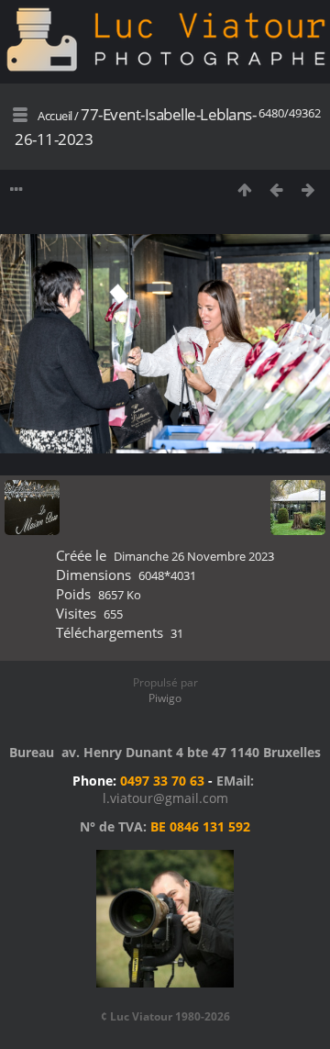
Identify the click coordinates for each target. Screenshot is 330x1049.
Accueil (55, 115)
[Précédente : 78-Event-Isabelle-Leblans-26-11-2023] (276, 189)
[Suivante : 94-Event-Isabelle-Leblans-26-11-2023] (308, 189)
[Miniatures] (244, 189)
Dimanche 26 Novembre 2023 (194, 556)
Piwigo (165, 698)
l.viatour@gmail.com (165, 798)
